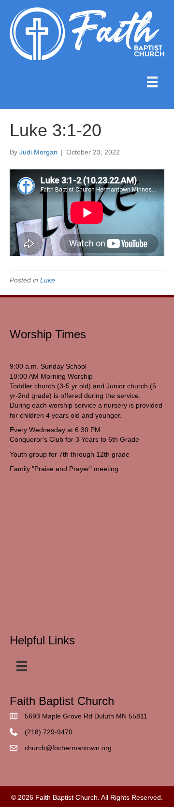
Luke (47, 280)
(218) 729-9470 (48, 732)
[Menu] (152, 82)
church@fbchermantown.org (68, 748)
